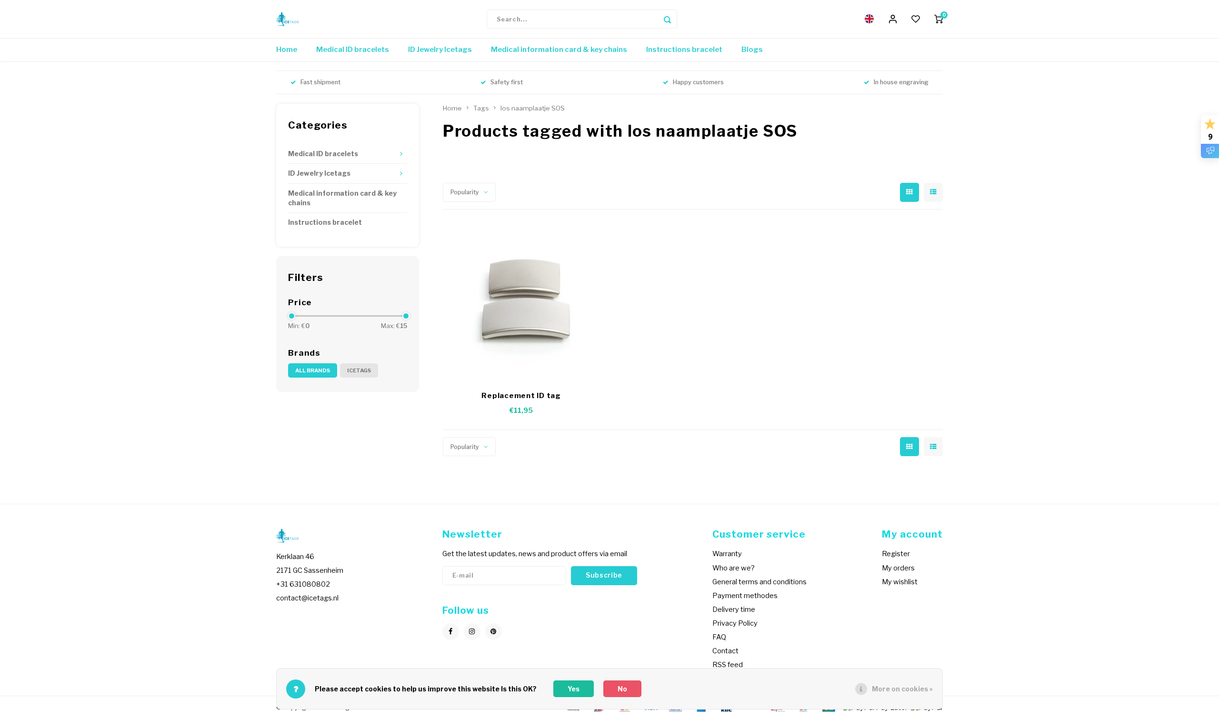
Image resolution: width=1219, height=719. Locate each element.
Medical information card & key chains (559, 49)
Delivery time (733, 609)
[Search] (667, 19)
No (622, 689)
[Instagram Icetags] (472, 631)
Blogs (752, 49)
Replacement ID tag (521, 395)
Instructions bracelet (684, 49)
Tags (481, 108)
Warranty (727, 553)
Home (286, 49)
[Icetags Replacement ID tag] (521, 302)
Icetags (359, 370)
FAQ (719, 637)
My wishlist (900, 582)
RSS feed (727, 664)
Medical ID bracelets (352, 49)
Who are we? (733, 568)
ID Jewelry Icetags (440, 49)
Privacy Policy (735, 623)
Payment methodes (745, 595)
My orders (898, 568)
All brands (312, 370)
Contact (725, 651)
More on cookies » (902, 689)
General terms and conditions (759, 582)
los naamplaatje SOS (532, 108)
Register (896, 553)
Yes (574, 689)
